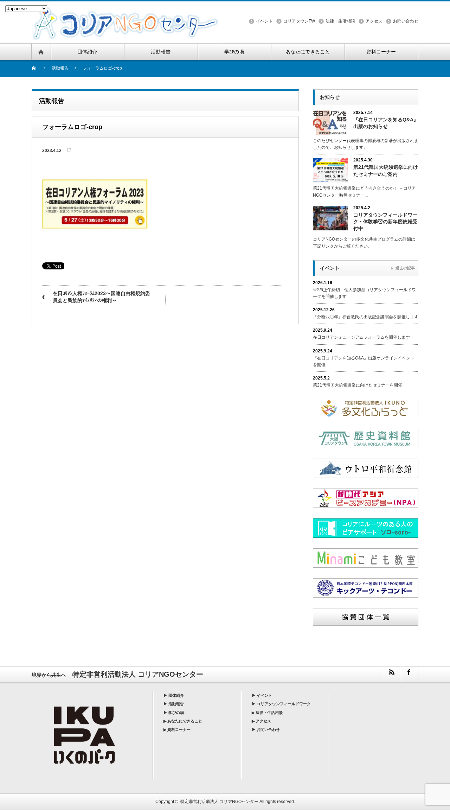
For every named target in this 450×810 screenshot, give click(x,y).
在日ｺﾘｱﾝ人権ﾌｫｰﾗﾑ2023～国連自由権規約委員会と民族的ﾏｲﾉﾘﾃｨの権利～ (101, 297)
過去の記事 (405, 268)
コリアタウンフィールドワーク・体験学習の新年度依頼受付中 (385, 221)
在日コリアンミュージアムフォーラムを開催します (361, 337)
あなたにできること (184, 721)
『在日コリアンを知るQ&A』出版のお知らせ (385, 123)
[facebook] (409, 674)
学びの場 (176, 712)
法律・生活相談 (340, 21)
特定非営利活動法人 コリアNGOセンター (219, 801)
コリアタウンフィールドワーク (284, 704)
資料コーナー (179, 729)
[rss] (392, 674)
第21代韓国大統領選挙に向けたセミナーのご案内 (385, 170)
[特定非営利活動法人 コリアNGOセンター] (125, 8)
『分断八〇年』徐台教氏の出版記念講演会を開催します (365, 316)
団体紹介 (176, 695)
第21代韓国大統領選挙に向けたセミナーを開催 (357, 385)
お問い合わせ (405, 21)
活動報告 (176, 704)
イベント (264, 21)
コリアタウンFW (299, 21)
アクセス (374, 21)
